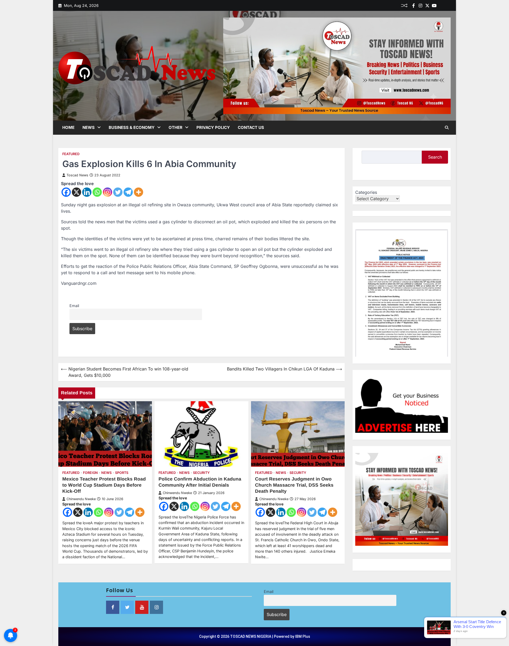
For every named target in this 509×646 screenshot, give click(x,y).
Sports (121, 473)
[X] (76, 192)
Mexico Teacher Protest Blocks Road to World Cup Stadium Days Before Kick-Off (104, 485)
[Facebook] (413, 5)
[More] (138, 192)
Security (201, 473)
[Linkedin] (448, 5)
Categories (366, 192)
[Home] (441, 5)
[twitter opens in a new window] (127, 607)
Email (74, 305)
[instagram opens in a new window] (156, 607)
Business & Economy (132, 127)
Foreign (90, 473)
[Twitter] (427, 5)
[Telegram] (128, 192)
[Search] (447, 128)
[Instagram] (107, 192)
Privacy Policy (213, 127)
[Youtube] (434, 5)
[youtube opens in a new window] (141, 607)
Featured (71, 154)
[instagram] (420, 5)
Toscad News (77, 175)
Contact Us (251, 127)
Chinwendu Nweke (81, 499)
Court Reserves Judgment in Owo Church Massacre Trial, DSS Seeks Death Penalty (294, 485)
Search (435, 157)
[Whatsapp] (97, 192)
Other (175, 127)
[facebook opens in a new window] (112, 607)
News (88, 127)
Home (68, 127)
